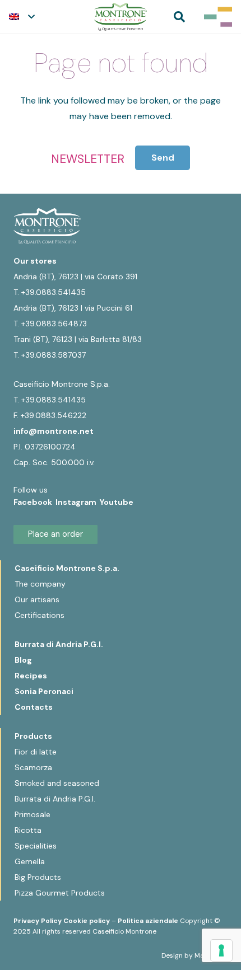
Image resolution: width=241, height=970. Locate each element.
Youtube (116, 502)
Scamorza (33, 767)
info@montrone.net (53, 431)
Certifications (39, 615)
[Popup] (218, 17)
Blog (23, 660)
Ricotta (28, 830)
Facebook (34, 502)
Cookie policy (86, 920)
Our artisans (37, 599)
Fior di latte (36, 752)
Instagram (77, 502)
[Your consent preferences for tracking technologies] (221, 950)
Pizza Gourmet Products (60, 893)
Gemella (30, 861)
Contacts (34, 707)
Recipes (31, 676)
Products (33, 736)
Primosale (32, 814)
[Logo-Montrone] (120, 17)
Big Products (38, 877)
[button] (21, 17)
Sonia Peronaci (44, 691)
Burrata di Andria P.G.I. (59, 644)
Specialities (36, 846)
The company (40, 584)
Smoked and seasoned (57, 783)
